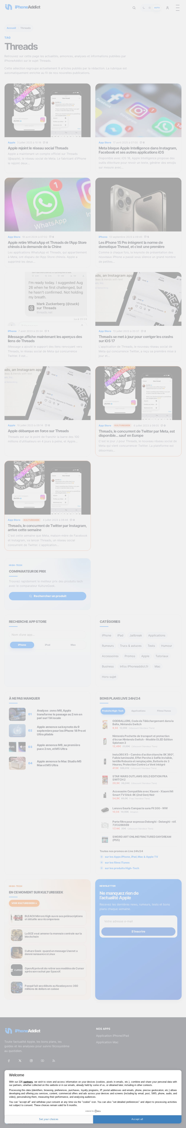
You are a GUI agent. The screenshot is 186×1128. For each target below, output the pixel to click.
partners (28, 1081)
